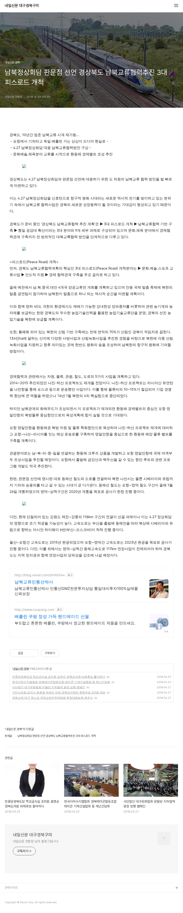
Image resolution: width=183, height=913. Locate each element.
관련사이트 (11, 887)
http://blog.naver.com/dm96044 (40, 575)
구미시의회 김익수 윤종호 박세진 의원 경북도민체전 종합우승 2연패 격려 (58, 692)
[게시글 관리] (33, 653)
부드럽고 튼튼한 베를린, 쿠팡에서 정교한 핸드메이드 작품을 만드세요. (75, 623)
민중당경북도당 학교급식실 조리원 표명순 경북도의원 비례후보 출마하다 (58, 676)
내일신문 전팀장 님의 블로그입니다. (36, 841)
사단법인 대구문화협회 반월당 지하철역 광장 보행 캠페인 (48, 687)
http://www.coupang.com (34, 609)
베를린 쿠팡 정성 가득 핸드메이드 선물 (52, 616)
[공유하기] (27, 653)
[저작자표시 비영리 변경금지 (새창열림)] (65, 653)
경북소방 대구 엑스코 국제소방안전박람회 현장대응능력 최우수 (52, 697)
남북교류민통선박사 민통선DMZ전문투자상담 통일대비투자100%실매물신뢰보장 (76, 591)
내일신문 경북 (21, 668)
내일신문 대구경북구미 (22, 6)
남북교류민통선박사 (34, 581)
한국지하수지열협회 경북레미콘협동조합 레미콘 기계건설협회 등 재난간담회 (61, 682)
